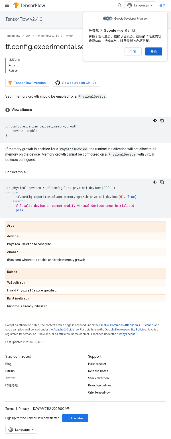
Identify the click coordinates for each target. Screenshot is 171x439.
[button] (85, 110)
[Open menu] (7, 5)
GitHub (10, 371)
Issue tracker (97, 364)
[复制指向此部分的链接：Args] (18, 225)
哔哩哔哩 (11, 385)
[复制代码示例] (162, 120)
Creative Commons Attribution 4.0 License (126, 325)
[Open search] (119, 5)
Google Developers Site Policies (125, 329)
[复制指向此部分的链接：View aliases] (36, 110)
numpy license (126, 334)
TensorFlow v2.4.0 (24, 19)
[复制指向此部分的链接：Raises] (21, 272)
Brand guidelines (100, 385)
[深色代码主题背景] (155, 120)
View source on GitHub (79, 83)
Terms (9, 408)
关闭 (133, 52)
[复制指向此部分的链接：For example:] (30, 172)
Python (69, 35)
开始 (154, 51)
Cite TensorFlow (99, 392)
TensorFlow (12, 35)
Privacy (24, 408)
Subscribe (75, 418)
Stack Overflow (99, 378)
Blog (8, 364)
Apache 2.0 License (66, 329)
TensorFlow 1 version (30, 83)
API (28, 35)
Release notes (98, 371)
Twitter (10, 378)
